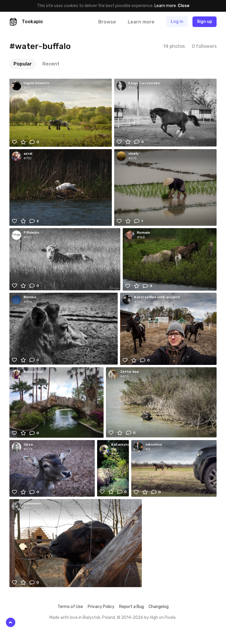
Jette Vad (129, 372)
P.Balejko (31, 232)
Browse (107, 22)
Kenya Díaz (33, 372)
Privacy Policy (101, 606)
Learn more (165, 5)
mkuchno (153, 444)
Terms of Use (70, 606)
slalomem (32, 503)
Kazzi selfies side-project (157, 297)
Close (183, 5)
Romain (143, 232)
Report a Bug (131, 606)
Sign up (204, 21)
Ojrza (28, 444)
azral (28, 153)
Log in (177, 21)
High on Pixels (163, 617)
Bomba (30, 297)
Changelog (159, 606)
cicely (133, 153)
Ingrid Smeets (36, 83)
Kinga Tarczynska (143, 83)
